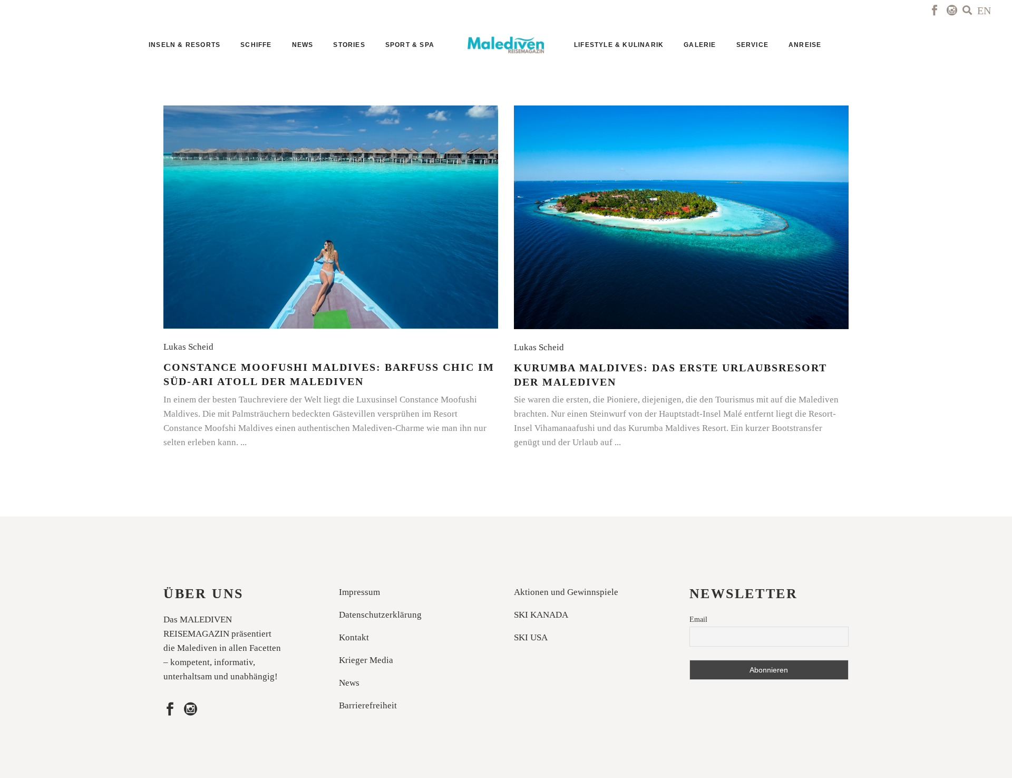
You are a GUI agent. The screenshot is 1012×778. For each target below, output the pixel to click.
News (349, 683)
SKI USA (531, 637)
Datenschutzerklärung (380, 615)
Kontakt (354, 637)
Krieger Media (366, 660)
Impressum (359, 592)
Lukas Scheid (190, 347)
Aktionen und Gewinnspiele (566, 592)
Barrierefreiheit (368, 705)
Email (698, 619)
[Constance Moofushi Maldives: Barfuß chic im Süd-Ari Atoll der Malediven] (330, 217)
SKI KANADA (541, 615)
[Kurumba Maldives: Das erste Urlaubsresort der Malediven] (681, 217)
